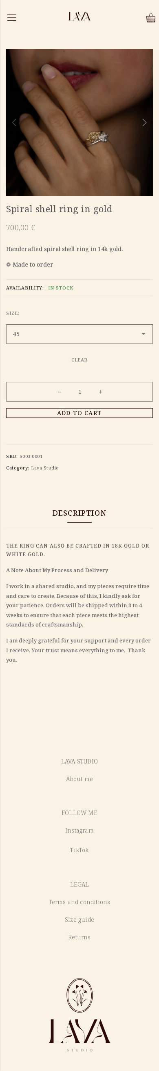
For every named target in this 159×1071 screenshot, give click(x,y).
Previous (14, 122)
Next (145, 122)
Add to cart (79, 413)
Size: (13, 313)
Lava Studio (45, 468)
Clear (79, 360)
